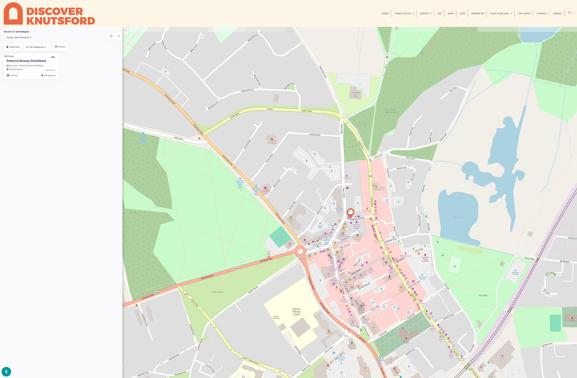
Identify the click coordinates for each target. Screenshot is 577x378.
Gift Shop (524, 13)
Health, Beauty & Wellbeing (31, 65)
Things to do (402, 13)
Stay (463, 13)
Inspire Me (477, 13)
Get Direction (50, 75)
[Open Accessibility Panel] (6, 371)
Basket (558, 13)
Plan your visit (499, 13)
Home (385, 13)
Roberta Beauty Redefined (26, 61)
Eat (440, 13)
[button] (569, 13)
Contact (542, 13)
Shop (451, 13)
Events (424, 13)
